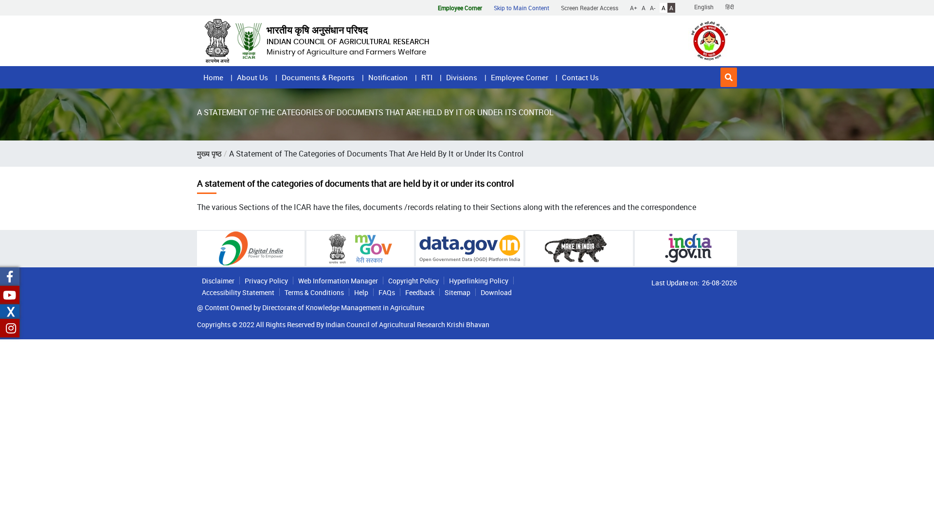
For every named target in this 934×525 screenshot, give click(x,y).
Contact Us (580, 77)
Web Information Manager (338, 280)
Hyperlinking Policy (478, 280)
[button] (728, 77)
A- (652, 8)
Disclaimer (218, 280)
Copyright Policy (413, 280)
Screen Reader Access (589, 8)
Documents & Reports (318, 77)
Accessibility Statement (238, 292)
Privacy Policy (266, 280)
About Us (252, 77)
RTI (426, 77)
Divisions (461, 77)
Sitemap (457, 292)
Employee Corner (519, 77)
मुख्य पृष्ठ (209, 153)
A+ (633, 8)
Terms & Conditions (314, 292)
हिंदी (729, 7)
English (704, 7)
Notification (388, 77)
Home (213, 77)
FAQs (386, 292)
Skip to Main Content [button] (521, 8)
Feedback (419, 292)
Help (361, 292)
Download (496, 292)
